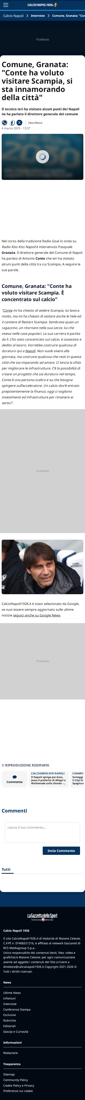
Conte (7, 310)
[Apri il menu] (5, 4)
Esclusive (9, 1015)
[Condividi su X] (19, 123)
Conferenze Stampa (17, 1009)
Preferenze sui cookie (18, 1091)
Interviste (38, 16)
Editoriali (9, 1026)
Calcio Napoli (13, 15)
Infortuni (9, 998)
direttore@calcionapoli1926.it (23, 967)
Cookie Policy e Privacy (18, 1085)
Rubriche (9, 1020)
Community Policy (15, 1080)
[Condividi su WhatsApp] (4, 123)
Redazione (10, 1053)
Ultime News (12, 993)
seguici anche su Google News (36, 615)
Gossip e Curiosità (15, 1031)
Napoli (30, 351)
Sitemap (9, 1074)
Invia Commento (61, 850)
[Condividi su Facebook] (12, 123)
